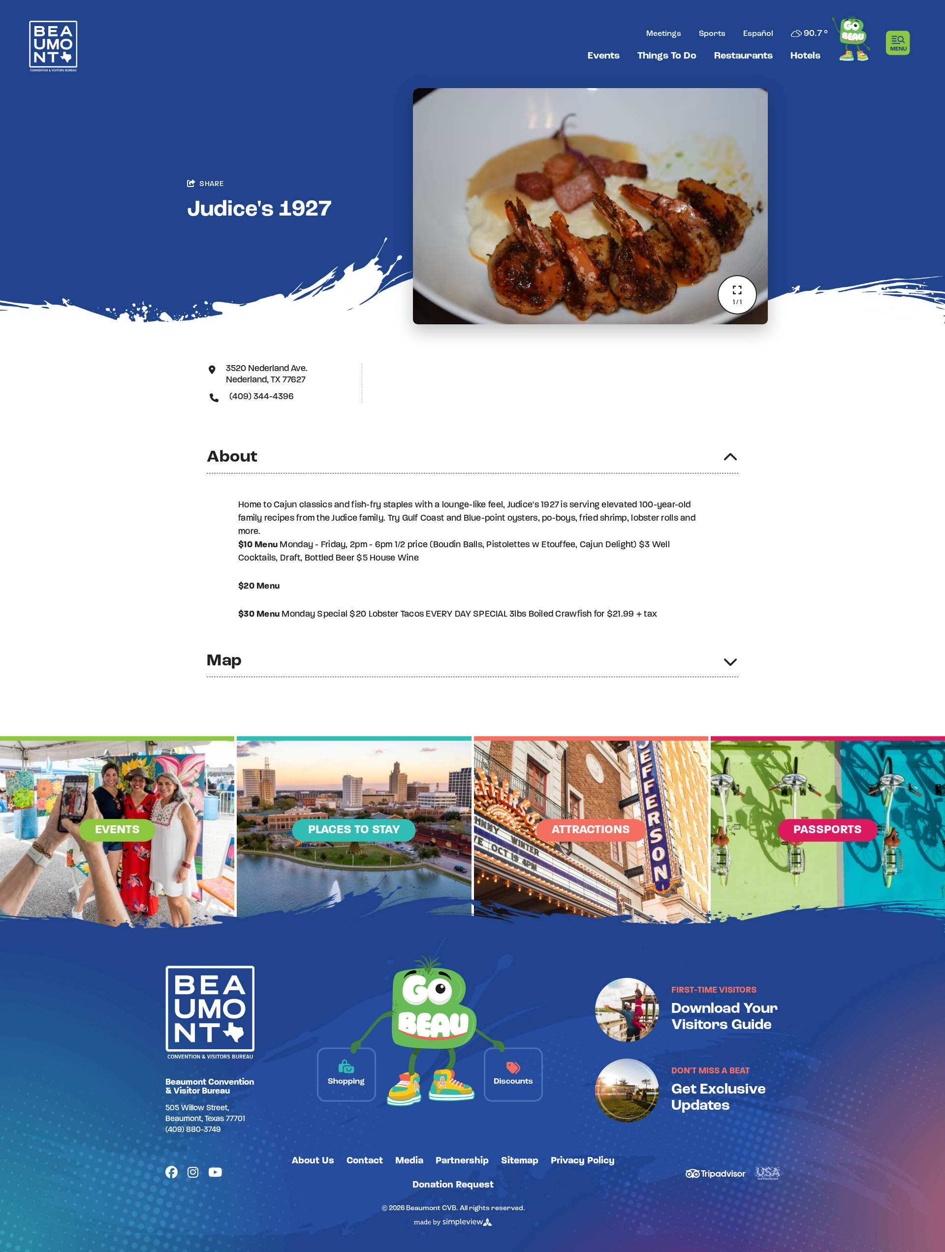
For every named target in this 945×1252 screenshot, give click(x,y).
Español (758, 34)
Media (409, 1161)
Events (604, 56)
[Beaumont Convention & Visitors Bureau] (53, 46)
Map (224, 661)
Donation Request (453, 1185)
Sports (712, 34)
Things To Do (666, 56)
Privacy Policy (583, 1161)
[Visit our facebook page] (171, 1173)
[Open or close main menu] (901, 43)
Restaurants (743, 56)
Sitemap (519, 1161)
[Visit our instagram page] (193, 1173)
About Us (313, 1161)
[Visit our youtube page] (215, 1173)
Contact (364, 1161)
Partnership (462, 1161)
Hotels (805, 56)
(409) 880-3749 (192, 1130)
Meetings (663, 34)
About (232, 457)
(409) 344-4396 (261, 397)
